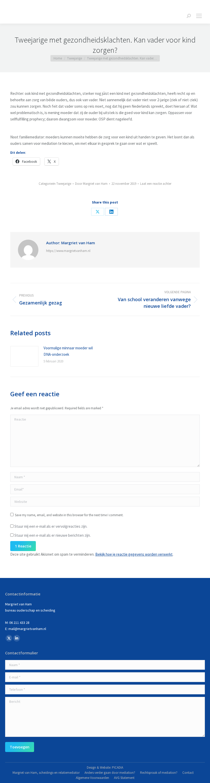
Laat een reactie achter (155, 183)
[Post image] (24, 356)
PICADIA (117, 767)
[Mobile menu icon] (199, 16)
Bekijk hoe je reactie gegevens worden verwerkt (134, 554)
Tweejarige (63, 183)
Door (91, 183)
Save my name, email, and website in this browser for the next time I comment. (69, 515)
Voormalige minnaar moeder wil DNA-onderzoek (68, 351)
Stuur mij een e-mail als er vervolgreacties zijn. (50, 526)
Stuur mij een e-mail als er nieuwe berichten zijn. (52, 535)
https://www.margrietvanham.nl (68, 251)
